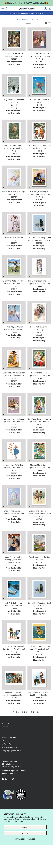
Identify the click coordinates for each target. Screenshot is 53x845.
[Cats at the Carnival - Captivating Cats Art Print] (14, 678)
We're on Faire (7, 744)
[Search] (8, 8)
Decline (25, 833)
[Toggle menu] (2, 8)
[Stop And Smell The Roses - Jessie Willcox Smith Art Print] (14, 404)
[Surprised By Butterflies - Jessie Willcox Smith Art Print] (14, 450)
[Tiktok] (10, 779)
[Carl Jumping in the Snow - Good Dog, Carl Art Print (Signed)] (14, 85)
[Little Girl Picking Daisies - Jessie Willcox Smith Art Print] (39, 632)
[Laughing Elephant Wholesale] (26, 8)
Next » (38, 712)
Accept (25, 827)
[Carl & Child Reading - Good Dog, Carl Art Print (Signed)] (39, 223)
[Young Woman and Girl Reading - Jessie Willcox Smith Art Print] (14, 542)
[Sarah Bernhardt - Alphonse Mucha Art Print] (39, 131)
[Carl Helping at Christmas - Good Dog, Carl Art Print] (39, 678)
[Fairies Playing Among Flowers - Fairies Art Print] (14, 312)
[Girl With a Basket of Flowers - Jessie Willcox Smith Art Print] (39, 404)
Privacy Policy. (18, 821)
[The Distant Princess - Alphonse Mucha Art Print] (39, 358)
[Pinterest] (13, 779)
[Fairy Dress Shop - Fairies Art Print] (39, 542)
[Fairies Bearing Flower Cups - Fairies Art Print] (14, 177)
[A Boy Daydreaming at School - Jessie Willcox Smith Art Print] (39, 177)
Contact (5, 726)
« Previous (15, 712)
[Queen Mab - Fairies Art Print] (14, 223)
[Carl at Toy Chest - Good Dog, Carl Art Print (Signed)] (14, 632)
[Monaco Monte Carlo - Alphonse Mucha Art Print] (39, 450)
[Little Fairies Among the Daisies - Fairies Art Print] (14, 496)
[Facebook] (3, 779)
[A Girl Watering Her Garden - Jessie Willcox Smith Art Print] (14, 358)
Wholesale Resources (9, 747)
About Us (5, 723)
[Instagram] (6, 779)
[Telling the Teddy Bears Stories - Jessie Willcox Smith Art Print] (39, 39)
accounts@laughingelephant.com (14, 770)
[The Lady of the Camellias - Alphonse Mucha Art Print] (39, 266)
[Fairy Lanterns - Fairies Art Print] (39, 85)
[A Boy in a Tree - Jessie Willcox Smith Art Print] (14, 39)
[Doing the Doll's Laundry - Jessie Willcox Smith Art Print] (14, 266)
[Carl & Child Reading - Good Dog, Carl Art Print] (39, 588)
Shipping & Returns (9, 737)
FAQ (3, 741)
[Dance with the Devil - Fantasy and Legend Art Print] (39, 312)
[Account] (45, 8)
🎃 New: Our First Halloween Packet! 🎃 (26, 3)
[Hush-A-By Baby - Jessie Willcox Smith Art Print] (14, 588)
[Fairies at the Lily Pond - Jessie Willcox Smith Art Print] (14, 131)
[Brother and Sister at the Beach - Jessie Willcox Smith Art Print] (39, 496)
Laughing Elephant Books (11, 751)
